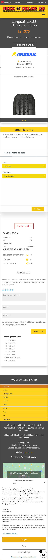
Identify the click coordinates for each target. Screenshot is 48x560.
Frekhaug (6, 419)
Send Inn (38, 331)
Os (4, 415)
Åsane (5, 390)
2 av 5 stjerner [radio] (5, 290)
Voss (5, 412)
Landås (5, 397)
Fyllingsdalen (7, 394)
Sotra (5, 405)
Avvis (24, 546)
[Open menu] (43, 14)
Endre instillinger (24, 552)
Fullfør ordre (24, 226)
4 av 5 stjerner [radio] (10, 290)
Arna (5, 408)
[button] (45, 482)
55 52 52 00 (27, 452)
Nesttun (6, 386)
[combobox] (23, 166)
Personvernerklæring (29, 557)
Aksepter (24, 540)
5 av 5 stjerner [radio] (13, 290)
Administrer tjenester (10, 533)
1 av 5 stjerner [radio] (3, 290)
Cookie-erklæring (16, 557)
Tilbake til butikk (24, 44)
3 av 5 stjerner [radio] (8, 290)
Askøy (5, 401)
